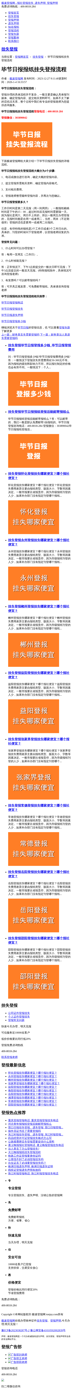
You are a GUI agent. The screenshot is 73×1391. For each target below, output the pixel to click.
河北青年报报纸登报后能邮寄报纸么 (30, 1123)
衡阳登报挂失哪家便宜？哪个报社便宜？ (32, 1090)
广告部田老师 (19, 1362)
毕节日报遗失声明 (12, 315)
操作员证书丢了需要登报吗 (24, 1131)
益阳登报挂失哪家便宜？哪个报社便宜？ (32, 1087)
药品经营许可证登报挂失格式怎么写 (30, 1138)
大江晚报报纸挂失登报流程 (24, 1152)
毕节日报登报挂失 (12, 308)
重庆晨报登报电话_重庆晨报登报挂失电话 (33, 1120)
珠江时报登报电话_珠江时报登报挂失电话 (33, 1173)
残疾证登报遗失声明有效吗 (24, 1170)
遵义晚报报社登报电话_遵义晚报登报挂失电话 (36, 1145)
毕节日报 (23, 327)
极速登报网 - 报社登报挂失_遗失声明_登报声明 (29, 3)
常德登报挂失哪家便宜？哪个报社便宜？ (32, 1101)
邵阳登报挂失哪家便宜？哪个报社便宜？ (32, 1104)
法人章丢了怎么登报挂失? (23, 1148)
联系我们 (13, 41)
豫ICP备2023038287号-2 (15, 1330)
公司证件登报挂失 (19, 1013)
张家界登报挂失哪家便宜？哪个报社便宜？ (34, 1083)
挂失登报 (13, 16)
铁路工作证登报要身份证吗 (24, 1155)
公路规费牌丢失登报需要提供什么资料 (31, 1141)
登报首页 (13, 12)
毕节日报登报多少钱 (13, 321)
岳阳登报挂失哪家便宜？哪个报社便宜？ (32, 1094)
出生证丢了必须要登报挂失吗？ (27, 1162)
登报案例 (13, 37)
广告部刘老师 (19, 1354)
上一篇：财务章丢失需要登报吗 (20, 334)
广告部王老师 (19, 1358)
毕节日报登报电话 (12, 302)
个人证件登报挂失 (19, 1016)
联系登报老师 (9, 1057)
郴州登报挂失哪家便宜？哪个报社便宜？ (32, 1079)
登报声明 (13, 19)
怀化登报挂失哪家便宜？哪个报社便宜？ (32, 1072)
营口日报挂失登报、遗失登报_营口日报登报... (35, 1127)
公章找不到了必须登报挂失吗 (25, 1159)
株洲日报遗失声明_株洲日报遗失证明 (30, 1166)
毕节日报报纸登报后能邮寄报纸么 (45, 411)
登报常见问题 (16, 1020)
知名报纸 (13, 26)
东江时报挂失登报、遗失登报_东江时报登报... (35, 1134)
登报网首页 (22, 56)
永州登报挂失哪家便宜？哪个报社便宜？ (32, 1076)
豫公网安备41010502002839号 (48, 1330)
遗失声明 (13, 23)
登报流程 (13, 30)
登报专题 (13, 34)
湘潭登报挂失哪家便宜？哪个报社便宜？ (32, 1097)
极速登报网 (16, 78)
